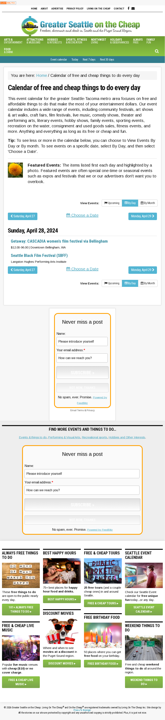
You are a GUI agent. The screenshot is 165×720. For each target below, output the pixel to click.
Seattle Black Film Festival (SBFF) (39, 255)
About (44, 8)
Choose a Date (84, 215)
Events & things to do (33, 437)
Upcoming (113, 203)
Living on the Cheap (98, 8)
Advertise (57, 8)
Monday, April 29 (141, 216)
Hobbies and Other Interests (127, 437)
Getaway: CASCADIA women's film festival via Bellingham (59, 241)
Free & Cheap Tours (102, 603)
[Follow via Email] (133, 8)
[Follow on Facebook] (128, 8)
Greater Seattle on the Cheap (82, 26)
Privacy (90, 410)
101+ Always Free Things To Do (21, 609)
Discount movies (60, 663)
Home (34, 8)
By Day (131, 203)
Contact (119, 8)
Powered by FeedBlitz (100, 529)
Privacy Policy (75, 8)
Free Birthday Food (102, 663)
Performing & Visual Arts (64, 437)
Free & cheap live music (20, 682)
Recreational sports (94, 437)
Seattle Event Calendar (144, 609)
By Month (149, 203)
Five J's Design (82, 710)
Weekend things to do (144, 682)
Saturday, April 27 (24, 216)
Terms (80, 410)
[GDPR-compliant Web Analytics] (8, 3)
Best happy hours (61, 599)
